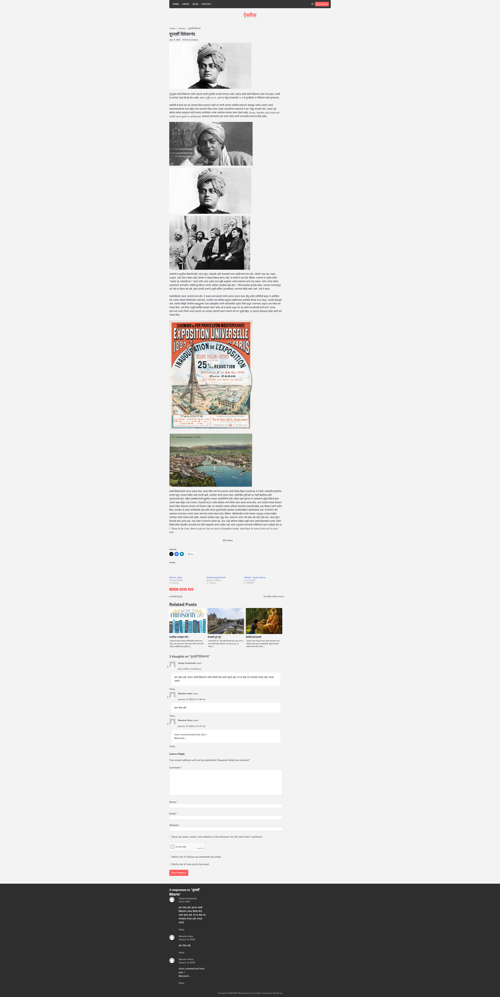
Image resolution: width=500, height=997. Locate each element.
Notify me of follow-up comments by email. (196, 856)
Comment (175, 767)
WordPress (277, 993)
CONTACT (206, 4)
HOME (176, 4)
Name (173, 802)
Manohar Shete (185, 720)
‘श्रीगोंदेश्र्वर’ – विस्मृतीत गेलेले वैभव (254, 578)
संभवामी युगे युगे (214, 637)
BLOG (195, 4)
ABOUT (185, 4)
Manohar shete (185, 693)
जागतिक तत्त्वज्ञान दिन (178, 637)
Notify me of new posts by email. (191, 864)
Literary (173, 589)
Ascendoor (256, 993)
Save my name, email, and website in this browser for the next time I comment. (217, 836)
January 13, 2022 (187, 939)
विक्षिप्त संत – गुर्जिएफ (175, 578)
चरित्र (190, 589)
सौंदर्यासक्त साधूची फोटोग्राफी (216, 578)
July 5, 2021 (184, 901)
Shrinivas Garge (190, 40)
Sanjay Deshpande (187, 663)
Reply (172, 689)
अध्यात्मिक (183, 589)
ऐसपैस (250, 15)
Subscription (321, 4)
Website (174, 825)
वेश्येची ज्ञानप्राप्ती (253, 637)
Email (173, 813)
